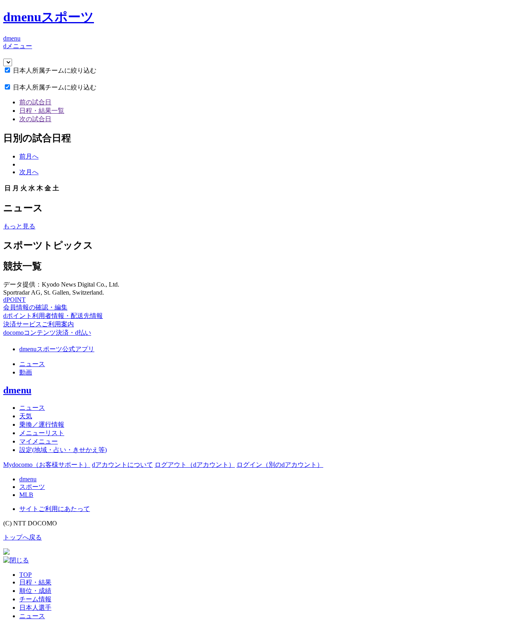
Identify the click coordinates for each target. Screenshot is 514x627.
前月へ (29, 156)
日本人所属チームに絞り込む (54, 70)
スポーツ (32, 486)
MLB (26, 494)
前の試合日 (35, 102)
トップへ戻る (22, 537)
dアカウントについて (122, 464)
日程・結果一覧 (41, 110)
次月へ (29, 172)
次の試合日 (35, 119)
